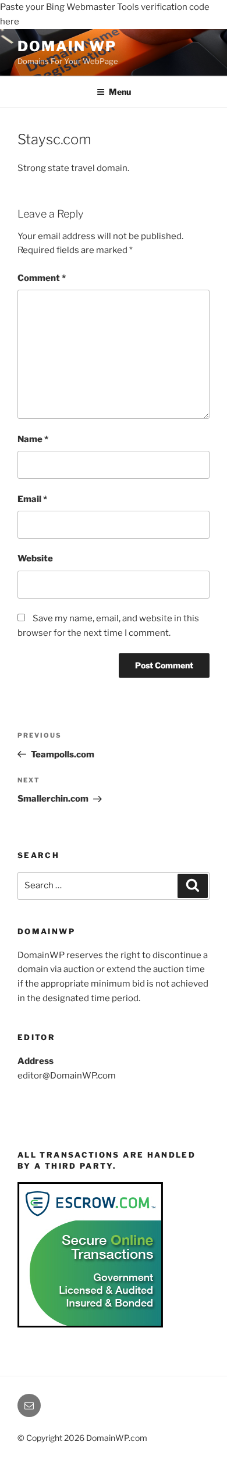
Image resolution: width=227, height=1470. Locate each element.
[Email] (29, 1405)
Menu (120, 92)
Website (35, 558)
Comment (41, 278)
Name (32, 439)
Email (32, 499)
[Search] (193, 886)
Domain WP (66, 46)
